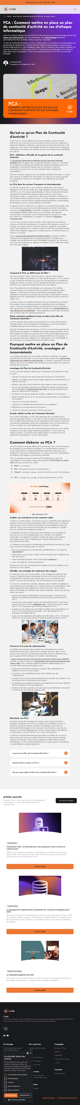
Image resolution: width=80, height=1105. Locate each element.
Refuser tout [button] (25, 1095)
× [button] (30, 1053)
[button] (75, 9)
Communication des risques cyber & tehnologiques (12, 1049)
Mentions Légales (49, 1098)
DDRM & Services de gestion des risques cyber (38, 1076)
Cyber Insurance (34, 1065)
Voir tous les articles (66, 800)
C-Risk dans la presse (61, 1059)
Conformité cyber (35, 1061)
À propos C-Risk (60, 1048)
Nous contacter (59, 1073)
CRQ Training (33, 1088)
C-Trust (56, 1063)
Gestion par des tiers (36, 1057)
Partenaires (58, 1055)
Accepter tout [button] (11, 1095)
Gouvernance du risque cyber (37, 1049)
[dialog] (17, 1077)
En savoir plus (21, 1070)
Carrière (57, 1052)
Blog (9, 16)
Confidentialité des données (67, 1098)
